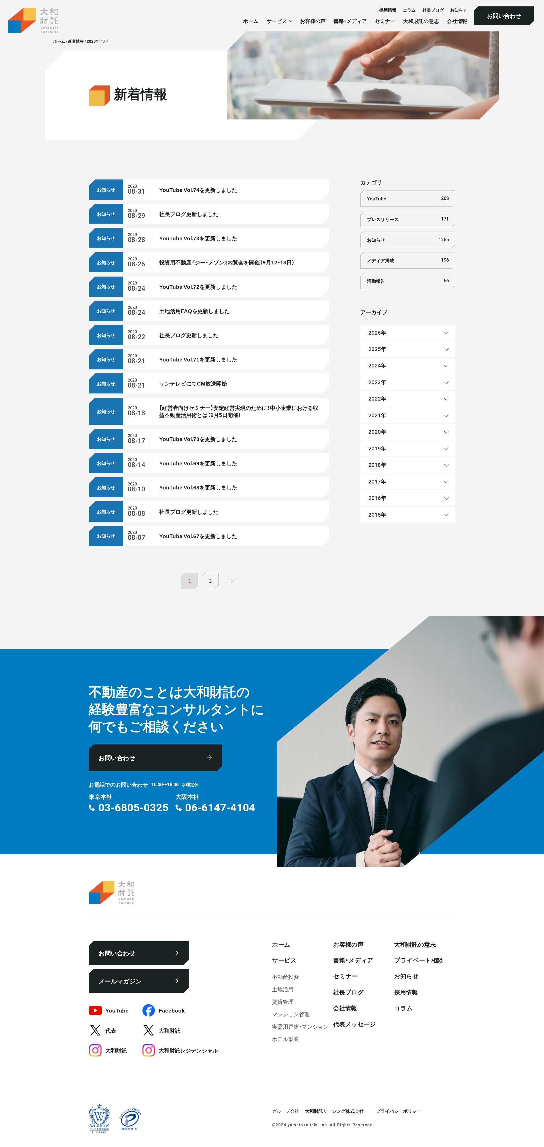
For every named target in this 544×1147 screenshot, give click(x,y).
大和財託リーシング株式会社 (334, 1110)
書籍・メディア (350, 21)
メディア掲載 (408, 260)
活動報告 (408, 280)
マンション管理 (291, 1014)
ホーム (250, 21)
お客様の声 (313, 21)
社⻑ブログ (433, 10)
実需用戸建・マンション (300, 1026)
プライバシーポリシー (398, 1110)
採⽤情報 (387, 10)
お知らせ (458, 10)
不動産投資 (285, 977)
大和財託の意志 (421, 21)
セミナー (385, 21)
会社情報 (457, 21)
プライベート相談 (418, 959)
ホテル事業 (285, 1039)
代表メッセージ (354, 1023)
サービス (284, 959)
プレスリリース (408, 219)
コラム (409, 10)
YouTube (408, 198)
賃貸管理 (283, 1001)
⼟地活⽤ (283, 989)
